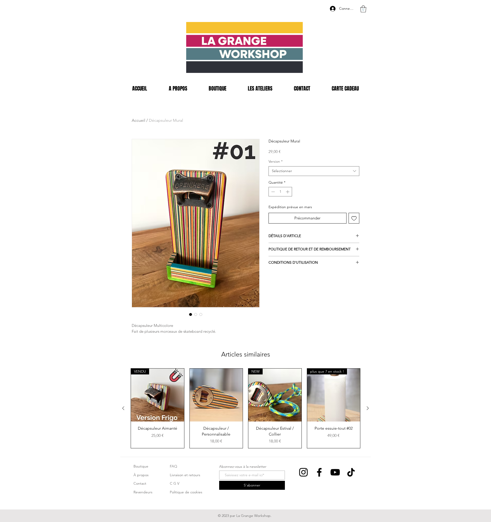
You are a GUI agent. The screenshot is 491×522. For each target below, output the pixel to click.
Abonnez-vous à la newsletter (242, 466)
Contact (139, 483)
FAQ (173, 466)
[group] (245, 408)
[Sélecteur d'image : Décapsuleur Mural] (190, 314)
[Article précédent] (123, 408)
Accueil (138, 120)
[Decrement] (272, 191)
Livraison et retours (185, 475)
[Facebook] (319, 472)
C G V (174, 483)
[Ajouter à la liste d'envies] (354, 218)
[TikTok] (351, 472)
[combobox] (314, 171)
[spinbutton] (280, 191)
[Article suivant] (368, 408)
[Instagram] (303, 472)
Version (276, 161)
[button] (363, 8)
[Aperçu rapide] (216, 395)
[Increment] (288, 191)
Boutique (140, 466)
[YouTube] (335, 472)
